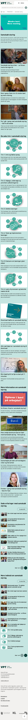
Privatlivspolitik (4, 705)
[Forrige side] (22, 568)
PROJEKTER (10, 11)
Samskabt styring (19, 11)
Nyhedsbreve (4, 696)
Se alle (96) (22, 581)
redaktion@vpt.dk (5, 680)
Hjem (4, 11)
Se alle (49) (22, 509)
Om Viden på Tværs (5, 700)
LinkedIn (3, 698)
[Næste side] (25, 568)
